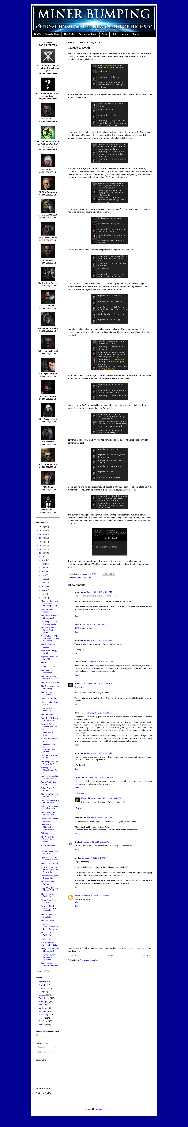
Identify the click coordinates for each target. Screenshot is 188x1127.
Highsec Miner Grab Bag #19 (49, 703)
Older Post (146, 955)
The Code (69, 34)
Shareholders (52, 34)
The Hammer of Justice (48, 645)
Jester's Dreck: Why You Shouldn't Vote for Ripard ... (50, 638)
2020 (41, 527)
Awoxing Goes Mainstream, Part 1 (49, 769)
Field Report (44, 998)
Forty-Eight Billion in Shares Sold (49, 719)
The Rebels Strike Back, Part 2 (49, 895)
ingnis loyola (80, 777)
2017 (41, 538)
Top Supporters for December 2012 (49, 943)
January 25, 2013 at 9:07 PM (99, 592)
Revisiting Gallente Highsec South (49, 622)
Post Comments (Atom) (90, 960)
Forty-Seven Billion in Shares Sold (50, 801)
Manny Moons (88, 798)
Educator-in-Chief (48, 698)
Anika (77, 896)
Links (115, 34)
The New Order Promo (48, 883)
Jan (43, 598)
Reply (76, 616)
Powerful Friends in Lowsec (49, 820)
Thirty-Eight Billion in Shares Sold (50, 950)
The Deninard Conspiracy (47, 693)
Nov (44, 560)
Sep (44, 568)
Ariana (77, 902)
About (125, 34)
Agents (78, 578)
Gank (104, 34)
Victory (42, 1024)
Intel (40, 1005)
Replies (80, 793)
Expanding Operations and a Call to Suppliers (49, 926)
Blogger (99, 1109)
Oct (43, 564)
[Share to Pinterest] (113, 574)
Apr (43, 586)
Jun (43, 579)
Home (110, 955)
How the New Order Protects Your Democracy (49, 957)
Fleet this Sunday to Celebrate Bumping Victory (49, 603)
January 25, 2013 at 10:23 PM (100, 662)
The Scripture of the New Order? (49, 762)
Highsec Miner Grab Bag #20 (49, 658)
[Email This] (103, 574)
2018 (41, 534)
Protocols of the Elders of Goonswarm (48, 827)
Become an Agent (88, 34)
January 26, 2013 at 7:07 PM (99, 818)
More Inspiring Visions (47, 610)
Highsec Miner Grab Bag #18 (49, 852)
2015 (41, 545)
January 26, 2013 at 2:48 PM (100, 777)
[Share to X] (108, 574)
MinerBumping (84, 574)
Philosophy (43, 1014)
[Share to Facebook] (111, 574)
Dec (44, 556)
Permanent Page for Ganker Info (50, 877)
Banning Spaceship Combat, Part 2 (49, 777)
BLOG (37, 34)
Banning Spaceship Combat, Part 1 (49, 807)
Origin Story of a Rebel (48, 789)
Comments (44, 1052)
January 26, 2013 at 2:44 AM (99, 683)
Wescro (77, 624)
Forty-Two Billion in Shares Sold (49, 813)
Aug (44, 571)
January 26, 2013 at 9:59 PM (96, 842)
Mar (44, 590)
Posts (42, 1047)
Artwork (42, 985)
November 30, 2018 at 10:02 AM (95, 896)
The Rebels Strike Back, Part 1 (49, 934)
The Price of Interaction (46, 671)
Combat (42, 995)
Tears (88, 578)
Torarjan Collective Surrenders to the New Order (49, 869)
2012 (41, 971)
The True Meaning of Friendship (50, 687)
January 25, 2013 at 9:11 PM (94, 624)
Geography (43, 1001)
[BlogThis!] (105, 574)
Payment (42, 1011)
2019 (41, 530)
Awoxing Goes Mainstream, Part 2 (49, 726)
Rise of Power (47, 939)
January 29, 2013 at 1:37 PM (94, 858)
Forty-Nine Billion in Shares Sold (49, 616)
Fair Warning (46, 833)
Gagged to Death (48, 666)
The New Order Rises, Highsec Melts (48, 839)
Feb (44, 594)
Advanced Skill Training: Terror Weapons (48, 908)
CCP (83, 578)
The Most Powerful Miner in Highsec (49, 677)
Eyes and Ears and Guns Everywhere (50, 858)
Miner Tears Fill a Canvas (48, 901)
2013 (41, 553)
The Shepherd (47, 714)
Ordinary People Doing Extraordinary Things (48, 748)
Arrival (44, 663)
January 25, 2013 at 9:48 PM (99, 640)
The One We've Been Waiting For (49, 964)
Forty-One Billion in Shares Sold (49, 889)
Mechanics (43, 1008)
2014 (41, 549)
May (44, 583)
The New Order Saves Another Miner (48, 630)
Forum (136, 34)
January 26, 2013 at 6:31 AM (99, 753)
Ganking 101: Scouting (47, 709)
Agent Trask (80, 683)
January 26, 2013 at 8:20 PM (108, 798)
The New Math (47, 920)
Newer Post (74, 955)
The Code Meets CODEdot (48, 915)
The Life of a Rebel (49, 863)
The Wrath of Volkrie (50, 682)
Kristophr (78, 842)
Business (43, 988)
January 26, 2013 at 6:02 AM (99, 713)
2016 (41, 542)
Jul (43, 575)
